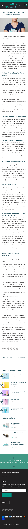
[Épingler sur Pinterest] (11, 349)
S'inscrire (6, 495)
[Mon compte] (22, 5)
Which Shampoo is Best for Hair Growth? (17, 409)
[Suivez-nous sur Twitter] (6, 510)
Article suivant (21, 357)
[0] (25, 5)
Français (4, 502)
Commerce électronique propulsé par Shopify (11, 525)
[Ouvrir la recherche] (19, 5)
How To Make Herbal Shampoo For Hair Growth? (18, 392)
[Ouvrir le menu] (2, 5)
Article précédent (7, 357)
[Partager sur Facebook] (8, 349)
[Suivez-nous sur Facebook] (3, 510)
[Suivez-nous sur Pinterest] (11, 510)
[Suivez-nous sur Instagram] (8, 510)
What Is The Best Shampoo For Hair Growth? (18, 383)
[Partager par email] (17, 349)
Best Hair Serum (15, 399)
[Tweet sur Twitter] (14, 349)
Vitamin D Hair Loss (16, 374)
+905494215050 (18, 462)
